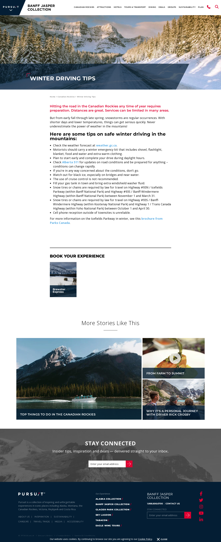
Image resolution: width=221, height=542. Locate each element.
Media (58, 521)
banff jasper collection (113, 504)
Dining (152, 7)
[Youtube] (201, 513)
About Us (24, 516)
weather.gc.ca (106, 145)
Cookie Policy (145, 539)
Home (52, 97)
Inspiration (41, 516)
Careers (23, 521)
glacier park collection (112, 509)
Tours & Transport (135, 7)
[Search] (216, 7)
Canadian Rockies (84, 7)
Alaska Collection (108, 499)
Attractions (104, 7)
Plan (201, 7)
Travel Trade (41, 521)
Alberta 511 (70, 162)
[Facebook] (201, 494)
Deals (162, 7)
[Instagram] (201, 506)
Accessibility (75, 521)
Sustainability (187, 7)
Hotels (118, 7)
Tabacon (101, 520)
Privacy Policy (45, 535)
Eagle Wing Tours (108, 525)
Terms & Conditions (84, 535)
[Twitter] (201, 500)
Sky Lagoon (103, 515)
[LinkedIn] (201, 519)
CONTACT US (173, 503)
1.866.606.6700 (155, 503)
